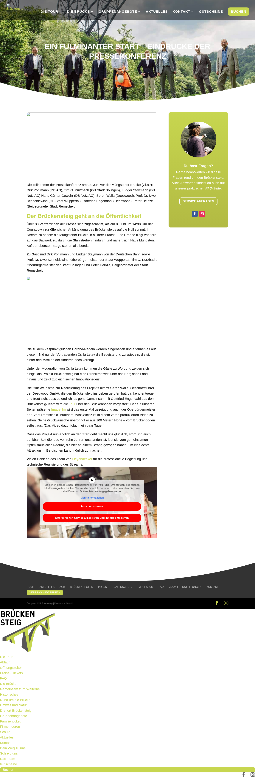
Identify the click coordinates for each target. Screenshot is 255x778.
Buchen (238, 11)
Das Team (7, 759)
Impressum (145, 586)
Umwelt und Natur (13, 705)
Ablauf (5, 662)
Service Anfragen (198, 201)
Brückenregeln (81, 586)
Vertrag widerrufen (44, 592)
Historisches (9, 694)
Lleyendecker (82, 459)
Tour (72, 404)
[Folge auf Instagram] (202, 214)
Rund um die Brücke (15, 700)
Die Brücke (78, 11)
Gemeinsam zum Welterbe (20, 689)
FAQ (161, 586)
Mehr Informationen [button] (92, 497)
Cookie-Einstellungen (185, 586)
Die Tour (49, 11)
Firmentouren (10, 726)
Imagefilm (58, 409)
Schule (5, 732)
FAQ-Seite (213, 188)
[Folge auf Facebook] (195, 214)
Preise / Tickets (11, 673)
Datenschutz (123, 586)
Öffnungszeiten (11, 668)
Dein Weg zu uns (13, 748)
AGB (62, 586)
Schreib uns (9, 753)
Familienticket (10, 721)
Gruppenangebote (118, 11)
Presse (103, 586)
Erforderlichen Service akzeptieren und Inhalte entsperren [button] (92, 517)
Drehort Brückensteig (16, 710)
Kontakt (181, 11)
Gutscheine (211, 11)
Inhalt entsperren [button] (92, 506)
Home (31, 586)
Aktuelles (157, 11)
